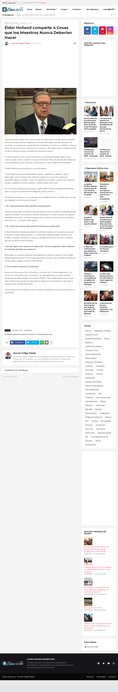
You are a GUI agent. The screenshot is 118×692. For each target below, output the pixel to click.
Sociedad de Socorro (99, 437)
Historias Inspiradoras (94, 386)
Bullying (88, 342)
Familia (99, 374)
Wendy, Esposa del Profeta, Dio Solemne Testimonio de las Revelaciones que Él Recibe (96, 549)
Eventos (100, 370)
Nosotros (90, 677)
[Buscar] (114, 9)
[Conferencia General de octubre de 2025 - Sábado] (106, 142)
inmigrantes (90, 394)
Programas (100, 425)
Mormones (100, 405)
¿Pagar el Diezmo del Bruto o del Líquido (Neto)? (35, 15)
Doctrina (89, 366)
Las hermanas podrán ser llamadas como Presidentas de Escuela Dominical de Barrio (106, 124)
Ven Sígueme (92, 9)
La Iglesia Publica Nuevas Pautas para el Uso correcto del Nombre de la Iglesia (90, 189)
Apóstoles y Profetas (102, 331)
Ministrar (89, 405)
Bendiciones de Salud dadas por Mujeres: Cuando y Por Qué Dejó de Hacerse (90, 308)
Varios (98, 441)
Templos (88, 441)
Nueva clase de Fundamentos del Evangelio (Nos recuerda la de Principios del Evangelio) (90, 123)
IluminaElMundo (92, 390)
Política (95, 421)
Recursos (89, 429)
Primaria (88, 425)
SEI (86, 437)
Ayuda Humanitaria (93, 339)
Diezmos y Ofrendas (93, 362)
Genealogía (89, 378)
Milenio (103, 401)
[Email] (47, 342)
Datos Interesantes (93, 354)
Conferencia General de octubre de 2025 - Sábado (106, 153)
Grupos (64, 9)
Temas (38, 9)
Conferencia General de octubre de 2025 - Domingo (90, 153)
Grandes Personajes (93, 382)
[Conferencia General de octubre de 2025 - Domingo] (91, 142)
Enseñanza (28, 330)
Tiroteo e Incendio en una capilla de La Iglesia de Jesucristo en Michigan (90, 279)
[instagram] (114, 663)
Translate (42, 3)
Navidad (88, 409)
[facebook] (98, 663)
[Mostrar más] (51, 342)
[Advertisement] (41, 69)
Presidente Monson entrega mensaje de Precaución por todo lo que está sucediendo (106, 191)
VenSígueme (90, 445)
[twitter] (104, 663)
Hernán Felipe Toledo (24, 353)
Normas (98, 409)
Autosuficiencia (91, 335)
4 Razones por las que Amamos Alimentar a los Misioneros (106, 307)
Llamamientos (91, 401)
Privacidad (101, 677)
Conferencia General (93, 346)
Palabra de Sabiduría (93, 417)
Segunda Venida (104, 433)
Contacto (76, 9)
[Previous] (112, 15)
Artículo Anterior (10, 377)
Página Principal (11, 23)
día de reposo (90, 358)
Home (29, 9)
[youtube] (109, 663)
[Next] (114, 15)
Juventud (89, 397)
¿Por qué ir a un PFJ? (92, 608)
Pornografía (106, 421)
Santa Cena (89, 433)
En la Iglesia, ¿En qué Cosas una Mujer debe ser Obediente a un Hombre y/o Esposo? (96, 589)
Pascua (108, 417)
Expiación (89, 374)
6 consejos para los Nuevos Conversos (106, 249)
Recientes (51, 9)
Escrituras (89, 370)
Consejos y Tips (26, 23)
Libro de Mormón (103, 397)
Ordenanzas (104, 413)
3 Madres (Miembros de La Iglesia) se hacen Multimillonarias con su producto (97, 569)
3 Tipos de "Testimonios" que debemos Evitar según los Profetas (90, 251)
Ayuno (107, 339)
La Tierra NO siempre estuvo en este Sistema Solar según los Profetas (106, 278)
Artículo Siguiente (70, 377)
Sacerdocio (100, 429)
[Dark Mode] (109, 9)
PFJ (86, 421)
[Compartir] (75, 43)
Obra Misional (91, 413)
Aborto (88, 331)
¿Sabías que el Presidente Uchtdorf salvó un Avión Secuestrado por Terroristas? (98, 625)
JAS (100, 394)
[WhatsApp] (42, 342)
